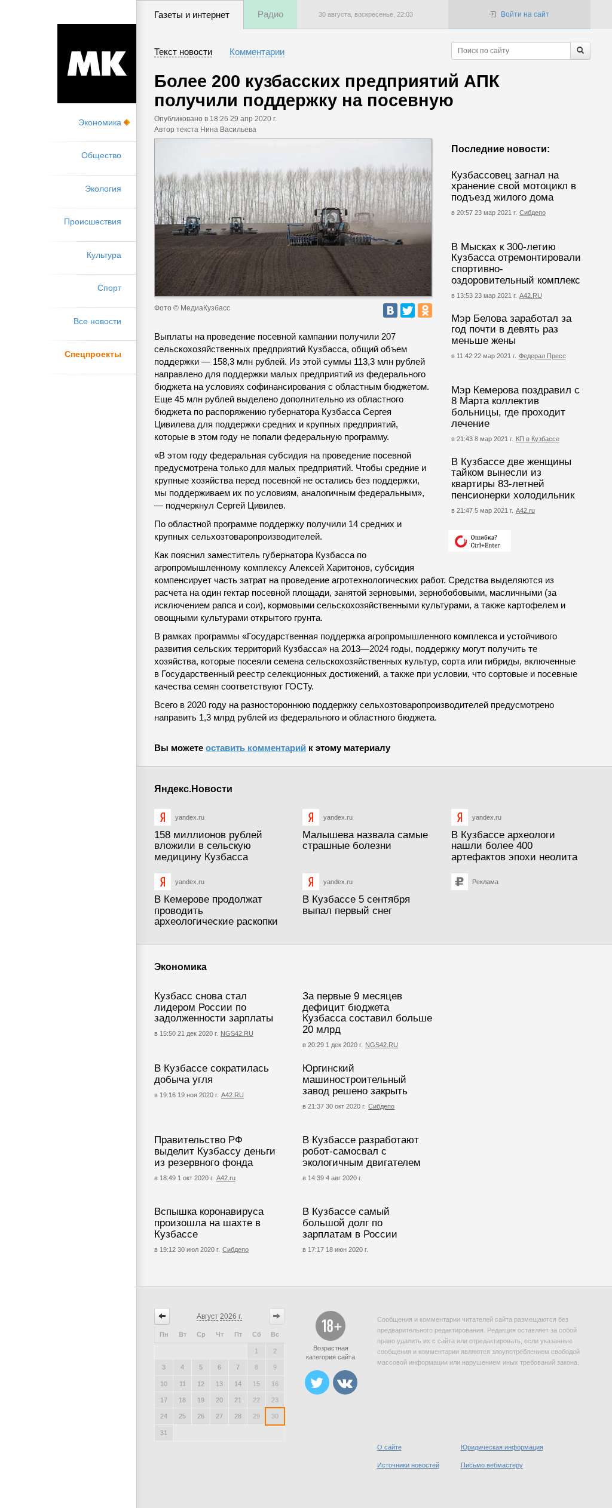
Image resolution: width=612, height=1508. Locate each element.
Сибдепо (532, 212)
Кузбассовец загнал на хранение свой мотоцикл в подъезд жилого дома (513, 186)
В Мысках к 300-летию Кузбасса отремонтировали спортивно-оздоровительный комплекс (516, 263)
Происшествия (92, 221)
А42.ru (525, 510)
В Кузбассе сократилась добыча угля (211, 1074)
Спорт (109, 288)
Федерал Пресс (542, 355)
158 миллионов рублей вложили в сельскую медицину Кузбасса (208, 846)
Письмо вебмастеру (492, 1465)
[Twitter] (407, 310)
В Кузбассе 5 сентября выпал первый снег (356, 905)
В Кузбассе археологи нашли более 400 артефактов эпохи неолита (514, 846)
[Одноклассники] (425, 310)
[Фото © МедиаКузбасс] (293, 218)
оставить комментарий (256, 748)
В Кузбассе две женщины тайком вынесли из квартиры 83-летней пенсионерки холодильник (512, 478)
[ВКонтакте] (390, 310)
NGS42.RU (237, 1033)
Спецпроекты (93, 354)
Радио (270, 14)
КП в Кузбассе (537, 438)
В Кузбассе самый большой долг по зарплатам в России (349, 1222)
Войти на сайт (525, 14)
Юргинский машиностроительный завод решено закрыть (355, 1079)
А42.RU (530, 295)
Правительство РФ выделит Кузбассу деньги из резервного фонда (215, 1151)
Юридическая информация (502, 1447)
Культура (104, 255)
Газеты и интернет (192, 15)
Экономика (99, 122)
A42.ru (225, 1177)
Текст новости (183, 52)
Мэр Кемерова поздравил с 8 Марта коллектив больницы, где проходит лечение (515, 406)
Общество (101, 155)
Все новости (97, 321)
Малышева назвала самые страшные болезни (365, 840)
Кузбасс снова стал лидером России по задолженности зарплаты (213, 1007)
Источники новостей (408, 1465)
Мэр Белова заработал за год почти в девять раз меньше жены (511, 329)
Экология (103, 188)
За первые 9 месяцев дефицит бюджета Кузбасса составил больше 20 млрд (367, 1012)
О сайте (389, 1447)
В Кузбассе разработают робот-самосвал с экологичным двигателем (361, 1151)
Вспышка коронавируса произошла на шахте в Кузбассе (209, 1222)
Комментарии (257, 52)
